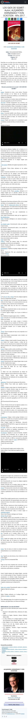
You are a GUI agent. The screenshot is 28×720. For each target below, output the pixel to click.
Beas (7, 253)
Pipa (6, 515)
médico (8, 596)
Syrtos (2, 549)
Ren (9, 296)
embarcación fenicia (14, 205)
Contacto (22, 713)
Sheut (12, 296)
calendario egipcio (5, 512)
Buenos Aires (11, 697)
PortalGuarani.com (11, 713)
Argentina (16, 697)
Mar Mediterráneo (5, 217)
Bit (1, 159)
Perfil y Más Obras (14, 704)
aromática (16, 191)
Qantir (15, 439)
